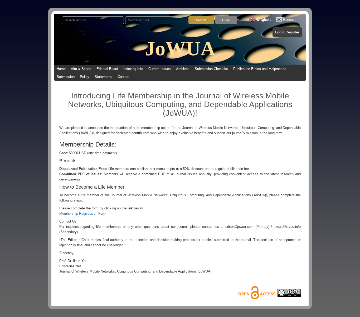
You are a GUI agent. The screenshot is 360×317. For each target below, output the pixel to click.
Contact (123, 77)
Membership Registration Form (82, 213)
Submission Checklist (211, 69)
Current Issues (159, 69)
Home (61, 69)
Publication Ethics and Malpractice (259, 69)
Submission (66, 77)
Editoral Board (107, 69)
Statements (103, 77)
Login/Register (287, 32)
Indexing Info (133, 69)
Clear (226, 20)
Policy (84, 77)
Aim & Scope (81, 69)
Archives (182, 69)
